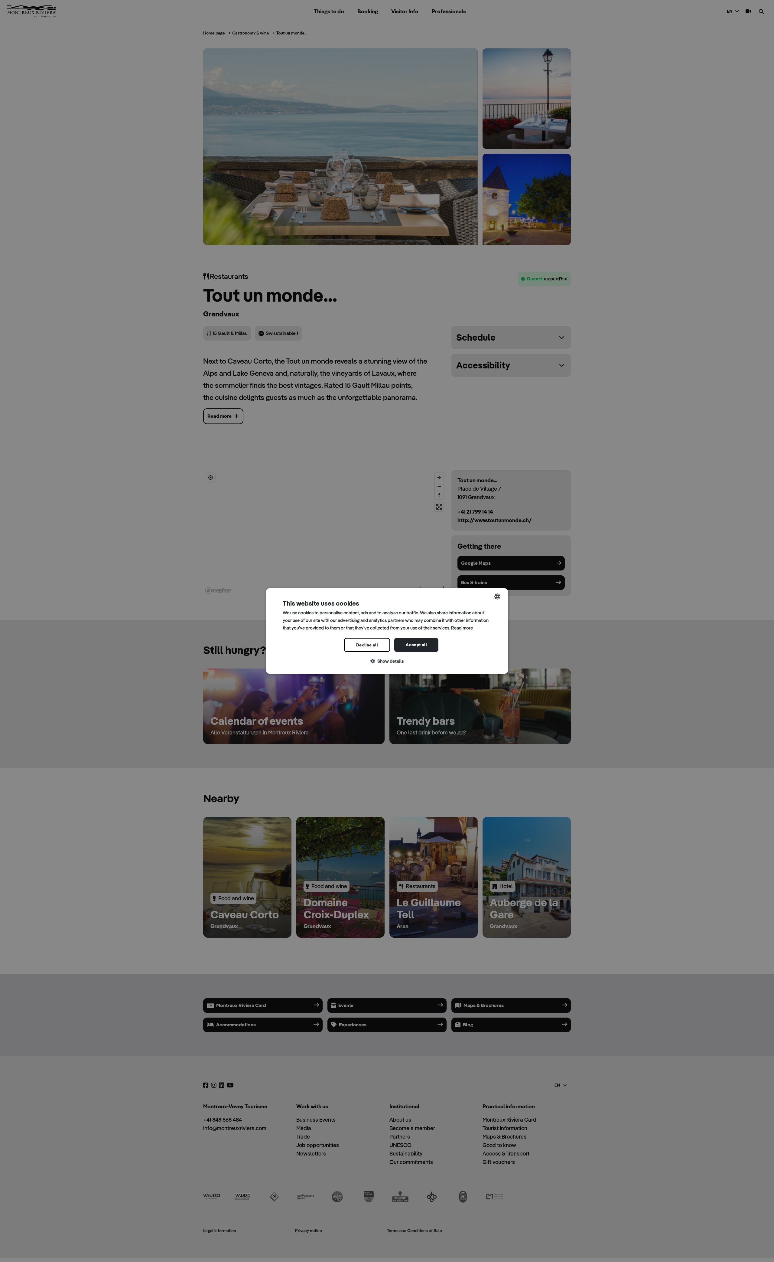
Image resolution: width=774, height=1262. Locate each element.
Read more (462, 628)
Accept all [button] (416, 644)
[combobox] (497, 596)
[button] (387, 661)
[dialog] (387, 631)
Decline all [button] (367, 645)
